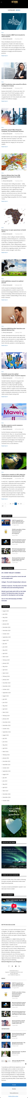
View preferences (14, 1093)
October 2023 (6, 689)
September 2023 (7, 692)
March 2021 (5, 790)
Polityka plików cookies (13, 1096)
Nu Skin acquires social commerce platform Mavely (12, 426)
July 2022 (5, 738)
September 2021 (7, 771)
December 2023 (6, 683)
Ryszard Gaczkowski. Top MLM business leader (18, 1043)
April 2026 (5, 620)
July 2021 (5, 777)
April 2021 (5, 787)
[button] (26, 1064)
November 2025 (6, 630)
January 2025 (6, 663)
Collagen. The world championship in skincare (13, 582)
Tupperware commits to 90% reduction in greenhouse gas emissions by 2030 (13, 475)
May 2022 (5, 745)
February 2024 (6, 676)
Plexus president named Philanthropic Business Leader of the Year (18, 559)
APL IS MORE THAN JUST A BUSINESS (10, 572)
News (2, 32)
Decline (14, 1089)
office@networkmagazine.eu (15, 974)
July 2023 (5, 699)
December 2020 (6, 794)
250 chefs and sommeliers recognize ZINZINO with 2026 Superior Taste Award (19, 550)
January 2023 (6, 718)
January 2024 (6, 679)
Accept (14, 1084)
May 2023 (5, 705)
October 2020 (6, 800)
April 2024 (5, 669)
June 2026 (5, 614)
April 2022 (5, 748)
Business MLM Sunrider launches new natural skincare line (13, 329)
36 (10, 503)
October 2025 (6, 633)
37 (13, 503)
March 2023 (5, 712)
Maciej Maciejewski (7, 39)
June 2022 (5, 741)
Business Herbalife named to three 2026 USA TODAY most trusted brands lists (19, 541)
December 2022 (6, 722)
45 (2, 506)
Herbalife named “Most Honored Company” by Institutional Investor (12, 130)
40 (21, 503)
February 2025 (6, 660)
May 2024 (5, 666)
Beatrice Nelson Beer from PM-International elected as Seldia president (10, 176)
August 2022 (6, 735)
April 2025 (5, 653)
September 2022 (7, 732)
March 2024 (5, 673)
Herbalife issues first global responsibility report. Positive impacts (13, 374)
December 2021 (6, 761)
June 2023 (5, 702)
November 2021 (6, 764)
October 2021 (6, 768)
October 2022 (6, 728)
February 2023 (6, 715)
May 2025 (5, 650)
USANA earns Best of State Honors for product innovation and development (18, 531)
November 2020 (6, 797)
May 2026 (5, 617)
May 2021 (5, 784)
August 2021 (6, 774)
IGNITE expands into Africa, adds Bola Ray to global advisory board (18, 522)
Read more (4, 55)
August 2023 (6, 696)
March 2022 (5, 751)
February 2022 (6, 754)
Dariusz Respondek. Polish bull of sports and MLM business (19, 1035)
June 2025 (5, 647)
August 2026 (6, 611)
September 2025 (7, 637)
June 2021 (5, 781)
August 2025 (6, 640)
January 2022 (6, 758)
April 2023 (5, 709)
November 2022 (6, 725)
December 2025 (6, 627)
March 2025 (5, 656)
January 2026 (6, 624)
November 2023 (6, 686)
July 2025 (5, 643)
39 (18, 503)
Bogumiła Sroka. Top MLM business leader (19, 1052)
